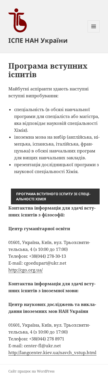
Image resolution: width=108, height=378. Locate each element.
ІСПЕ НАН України (38, 40)
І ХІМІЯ (53, 196)
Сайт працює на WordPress (31, 371)
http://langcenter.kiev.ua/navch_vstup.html (52, 352)
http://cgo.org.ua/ (25, 270)
